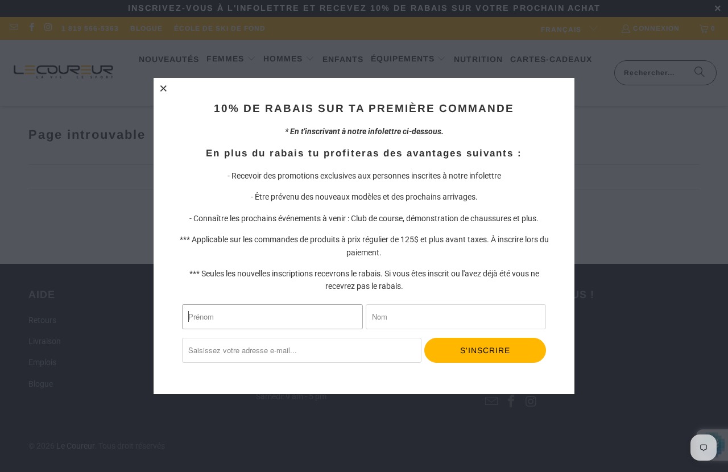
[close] (164, 88)
